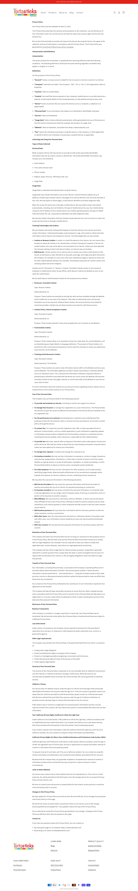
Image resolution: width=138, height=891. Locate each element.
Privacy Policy (56, 870)
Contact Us (92, 870)
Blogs (53, 846)
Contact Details (93, 865)
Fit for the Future (19, 870)
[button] (114, 12)
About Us (54, 850)
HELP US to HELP (57, 865)
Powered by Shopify (73, 888)
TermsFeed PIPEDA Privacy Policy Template (57, 47)
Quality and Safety (94, 846)
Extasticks (66, 888)
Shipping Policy (93, 850)
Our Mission (17, 865)
